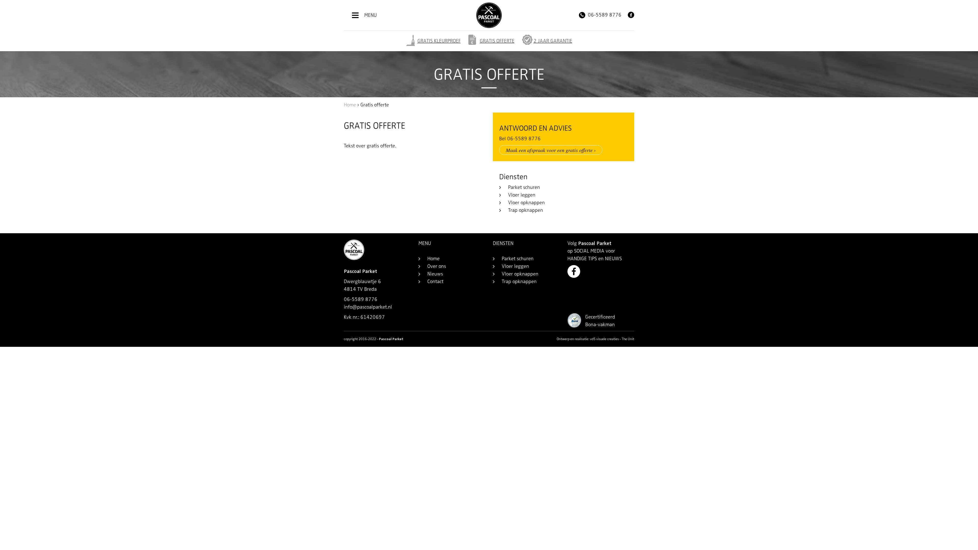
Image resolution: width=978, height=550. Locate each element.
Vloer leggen (521, 195)
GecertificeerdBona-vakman (600, 321)
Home (350, 105)
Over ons (436, 266)
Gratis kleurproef (439, 41)
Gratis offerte (497, 41)
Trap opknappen (525, 210)
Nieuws (435, 274)
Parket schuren (524, 187)
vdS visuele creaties (604, 339)
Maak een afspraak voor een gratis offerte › (551, 150)
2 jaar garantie (553, 41)
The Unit (628, 339)
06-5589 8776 (604, 15)
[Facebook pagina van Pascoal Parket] (631, 15)
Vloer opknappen (526, 202)
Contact (435, 281)
